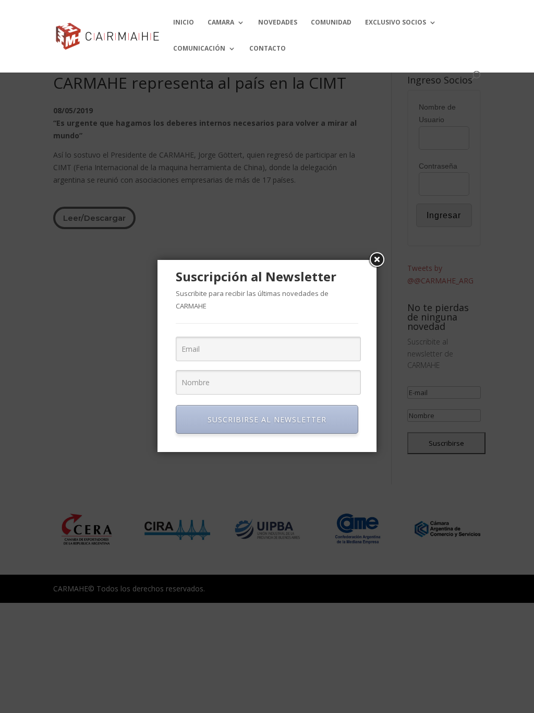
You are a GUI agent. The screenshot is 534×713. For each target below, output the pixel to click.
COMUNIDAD (331, 23)
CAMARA (221, 23)
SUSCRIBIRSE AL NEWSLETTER (267, 419)
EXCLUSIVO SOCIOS (395, 23)
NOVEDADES (277, 23)
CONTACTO (267, 49)
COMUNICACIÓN (199, 49)
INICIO (183, 23)
